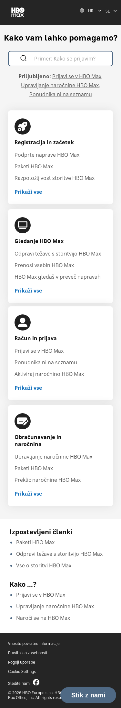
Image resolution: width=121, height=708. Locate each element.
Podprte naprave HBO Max (47, 154)
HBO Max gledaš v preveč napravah (58, 276)
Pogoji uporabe (21, 662)
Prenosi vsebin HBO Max (44, 265)
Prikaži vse (28, 191)
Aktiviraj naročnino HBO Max (49, 373)
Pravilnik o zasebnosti (27, 653)
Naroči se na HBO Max (43, 617)
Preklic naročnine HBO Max (48, 479)
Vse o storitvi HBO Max (43, 565)
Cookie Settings (22, 671)
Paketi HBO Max (34, 166)
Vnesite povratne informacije (34, 643)
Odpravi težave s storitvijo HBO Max (58, 253)
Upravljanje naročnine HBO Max (60, 85)
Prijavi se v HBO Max (76, 76)
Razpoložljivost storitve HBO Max (55, 178)
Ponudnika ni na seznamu (60, 94)
